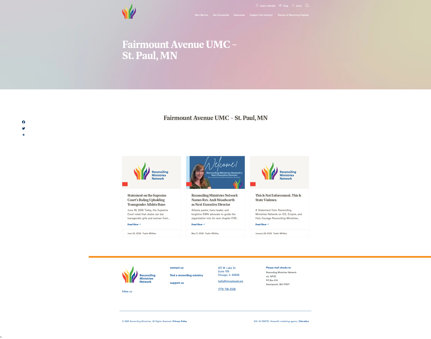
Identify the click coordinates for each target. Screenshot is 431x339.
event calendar (267, 5)
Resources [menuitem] (239, 15)
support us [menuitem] (177, 282)
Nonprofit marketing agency (283, 321)
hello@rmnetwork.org (230, 281)
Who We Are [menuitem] (201, 15)
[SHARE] (24, 135)
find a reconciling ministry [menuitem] (186, 274)
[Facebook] (24, 122)
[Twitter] (24, 128)
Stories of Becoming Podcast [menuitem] (293, 15)
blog (285, 5)
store (299, 5)
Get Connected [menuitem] (221, 15)
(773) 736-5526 (227, 289)
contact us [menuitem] (177, 267)
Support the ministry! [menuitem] (261, 15)
